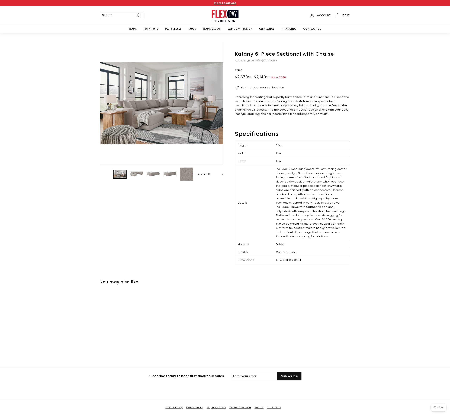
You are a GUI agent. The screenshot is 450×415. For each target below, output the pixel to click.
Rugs (192, 29)
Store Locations (225, 3)
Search (259, 407)
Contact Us (312, 29)
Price (239, 70)
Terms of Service (240, 407)
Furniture (151, 29)
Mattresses (173, 29)
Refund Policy (194, 407)
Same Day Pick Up (240, 29)
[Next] (221, 174)
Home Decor (212, 29)
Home (133, 29)
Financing (288, 29)
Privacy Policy (174, 407)
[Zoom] (161, 103)
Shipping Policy (216, 407)
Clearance (266, 29)
